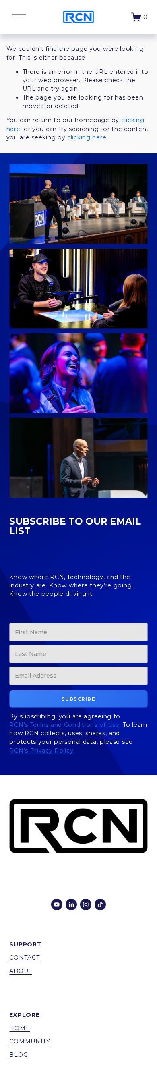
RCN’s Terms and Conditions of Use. (66, 724)
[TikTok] (100, 904)
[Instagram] (85, 904)
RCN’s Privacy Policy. (42, 750)
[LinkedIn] (71, 904)
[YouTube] (56, 904)
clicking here (86, 137)
